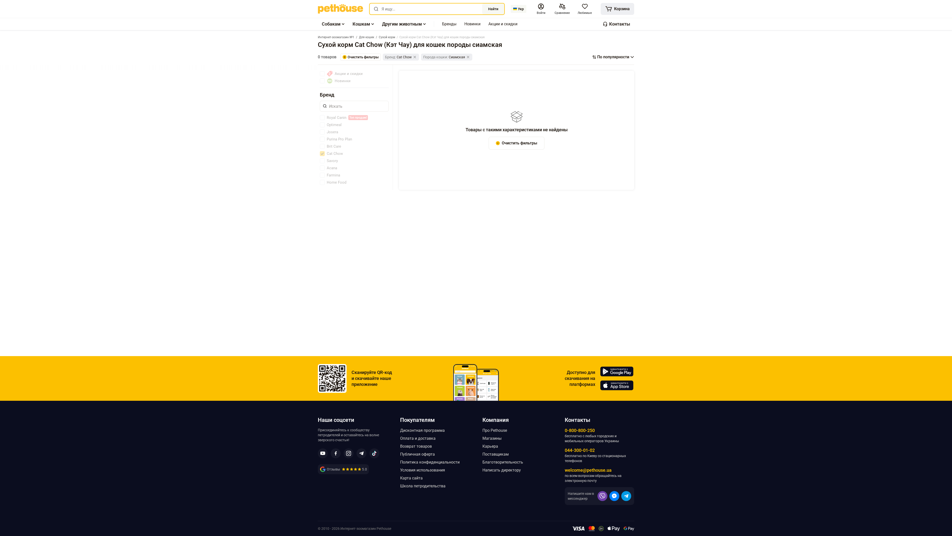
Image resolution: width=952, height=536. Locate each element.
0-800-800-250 (580, 430)
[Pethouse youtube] (323, 453)
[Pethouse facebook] (336, 453)
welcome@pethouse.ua (588, 470)
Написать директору (501, 470)
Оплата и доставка (418, 438)
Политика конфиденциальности (430, 462)
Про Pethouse (494, 430)
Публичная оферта (417, 454)
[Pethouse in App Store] (616, 385)
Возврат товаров (416, 446)
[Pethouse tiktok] (374, 453)
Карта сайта (411, 478)
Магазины (492, 438)
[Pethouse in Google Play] (616, 371)
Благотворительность (502, 462)
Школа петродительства (423, 486)
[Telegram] (626, 496)
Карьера (490, 446)
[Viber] (602, 496)
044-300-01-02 (580, 450)
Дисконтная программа (422, 430)
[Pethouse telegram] (361, 453)
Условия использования (422, 470)
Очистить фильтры (519, 143)
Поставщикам (495, 454)
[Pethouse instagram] (349, 453)
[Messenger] (614, 496)
